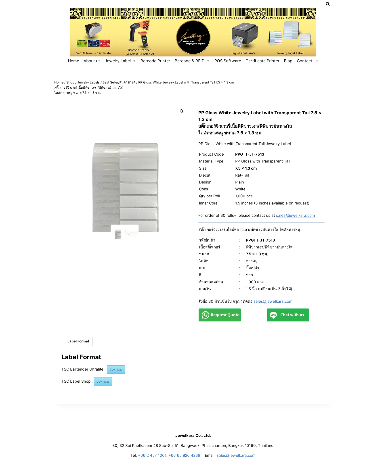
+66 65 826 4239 (184, 455)
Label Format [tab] (78, 341)
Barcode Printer (155, 60)
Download (116, 369)
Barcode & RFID (190, 60)
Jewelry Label (118, 60)
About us (92, 60)
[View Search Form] (328, 4)
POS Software (227, 60)
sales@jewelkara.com (295, 215)
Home (73, 60)
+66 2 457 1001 (152, 455)
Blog (288, 60)
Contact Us (307, 60)
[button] (182, 111)
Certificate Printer (262, 60)
